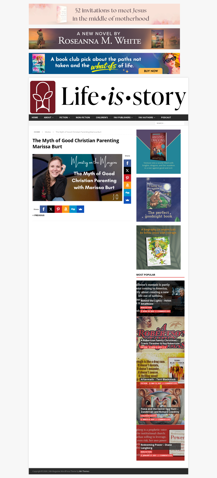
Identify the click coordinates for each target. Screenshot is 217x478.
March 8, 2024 (148, 419)
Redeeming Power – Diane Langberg (156, 446)
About (47, 117)
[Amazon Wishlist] (127, 185)
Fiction (63, 117)
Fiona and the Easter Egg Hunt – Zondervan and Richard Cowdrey (160, 410)
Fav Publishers (122, 117)
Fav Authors (146, 117)
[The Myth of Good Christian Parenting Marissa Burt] (77, 199)
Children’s (102, 117)
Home (35, 117)
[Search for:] (170, 123)
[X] (127, 170)
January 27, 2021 (149, 455)
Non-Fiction (83, 117)
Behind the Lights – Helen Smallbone (156, 302)
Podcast (166, 117)
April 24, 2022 (148, 311)
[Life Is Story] (108, 112)
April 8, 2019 (156, 347)
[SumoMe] (127, 200)
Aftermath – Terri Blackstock (158, 379)
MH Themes (84, 471)
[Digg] (127, 192)
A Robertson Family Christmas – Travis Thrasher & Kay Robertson (160, 342)
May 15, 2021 (156, 383)
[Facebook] (127, 163)
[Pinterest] (127, 178)
